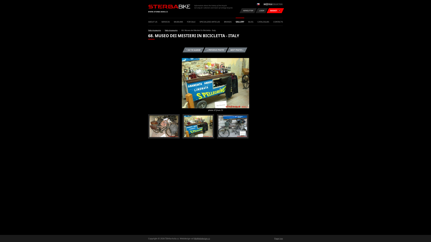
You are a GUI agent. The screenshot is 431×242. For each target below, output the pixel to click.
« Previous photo (215, 50)
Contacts (278, 21)
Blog (250, 21)
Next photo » (237, 50)
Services (165, 21)
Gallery (240, 21)
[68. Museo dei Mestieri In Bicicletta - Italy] (215, 83)
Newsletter (248, 11)
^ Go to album (193, 50)
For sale (191, 21)
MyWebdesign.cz (202, 238)
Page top (278, 238)
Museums (178, 21)
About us (152, 21)
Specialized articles (210, 21)
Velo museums (154, 30)
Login (262, 11)
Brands (228, 21)
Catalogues (263, 21)
